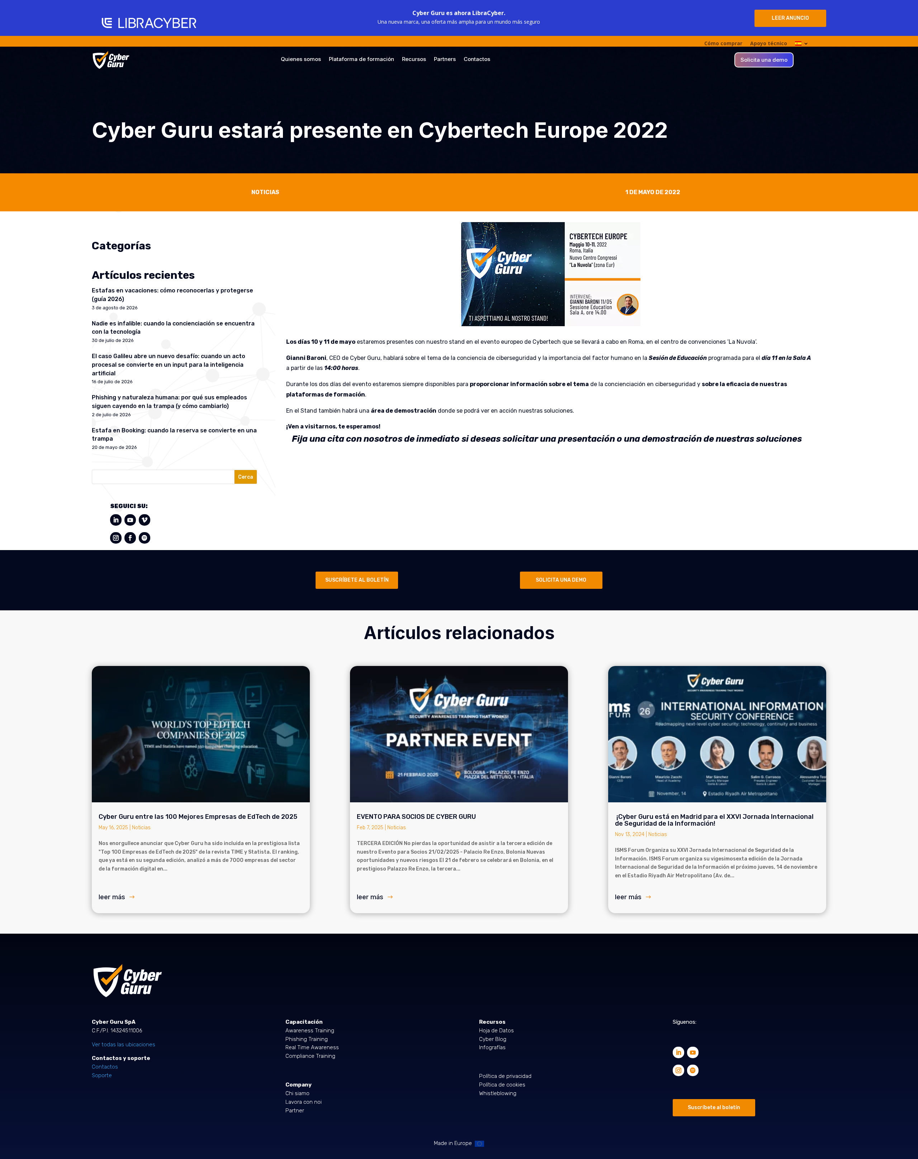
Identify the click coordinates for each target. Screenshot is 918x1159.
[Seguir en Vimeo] (144, 520)
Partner (294, 1110)
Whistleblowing (497, 1093)
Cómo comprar (723, 44)
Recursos (414, 59)
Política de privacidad (505, 1076)
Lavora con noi (303, 1102)
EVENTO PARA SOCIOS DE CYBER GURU (416, 817)
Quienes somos (301, 59)
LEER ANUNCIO (790, 18)
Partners (445, 59)
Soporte (102, 1075)
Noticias (141, 828)
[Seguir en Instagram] (116, 538)
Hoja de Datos (496, 1030)
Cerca (245, 477)
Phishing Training (306, 1039)
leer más (112, 897)
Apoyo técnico (768, 44)
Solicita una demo (763, 60)
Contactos (477, 59)
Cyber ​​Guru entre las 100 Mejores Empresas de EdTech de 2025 (198, 817)
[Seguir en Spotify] (144, 538)
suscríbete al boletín (357, 580)
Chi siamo (297, 1093)
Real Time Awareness (312, 1047)
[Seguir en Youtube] (130, 520)
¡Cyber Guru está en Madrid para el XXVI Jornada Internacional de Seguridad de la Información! (714, 820)
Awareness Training (309, 1030)
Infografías (492, 1047)
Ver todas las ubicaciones (123, 1044)
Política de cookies (502, 1084)
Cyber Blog (492, 1039)
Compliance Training (310, 1056)
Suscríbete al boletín (714, 1107)
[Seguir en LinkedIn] (116, 520)
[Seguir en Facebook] (130, 538)
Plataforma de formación (361, 59)
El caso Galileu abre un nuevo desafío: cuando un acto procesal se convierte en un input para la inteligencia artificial (168, 365)
